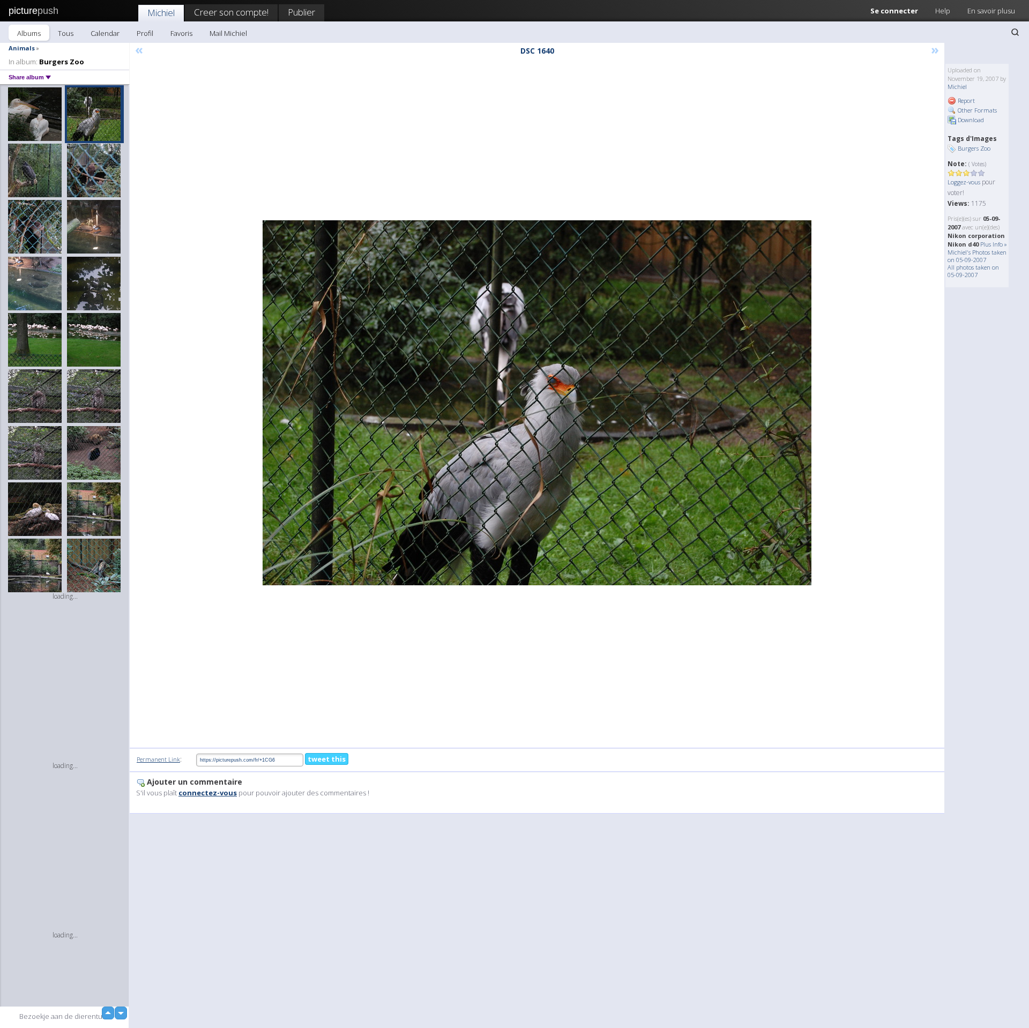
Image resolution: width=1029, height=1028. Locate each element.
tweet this (327, 759)
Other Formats (976, 110)
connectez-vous (207, 793)
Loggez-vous (964, 182)
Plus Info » (993, 244)
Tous (65, 33)
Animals (22, 48)
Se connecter (894, 11)
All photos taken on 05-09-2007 (973, 271)
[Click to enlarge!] (537, 402)
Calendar (105, 33)
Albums (29, 33)
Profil (145, 33)
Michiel (161, 12)
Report (965, 100)
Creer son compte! (231, 12)
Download (970, 120)
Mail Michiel (228, 33)
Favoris (181, 33)
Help (942, 11)
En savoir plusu (991, 11)
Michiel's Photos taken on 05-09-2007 (977, 256)
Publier (301, 12)
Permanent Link (158, 759)
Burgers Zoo (974, 148)
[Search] (1015, 32)
